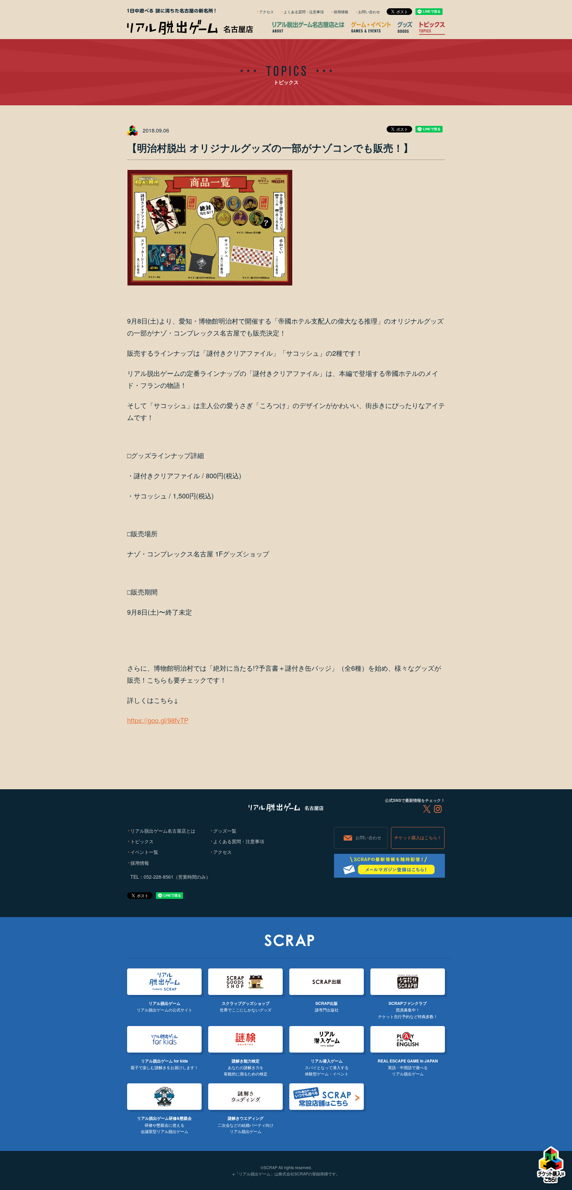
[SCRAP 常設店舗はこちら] (326, 1096)
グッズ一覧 (224, 830)
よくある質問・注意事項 (304, 11)
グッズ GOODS (405, 27)
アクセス (266, 11)
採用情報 (341, 11)
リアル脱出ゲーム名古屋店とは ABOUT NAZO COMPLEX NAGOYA (308, 27)
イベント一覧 (144, 852)
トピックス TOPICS (432, 27)
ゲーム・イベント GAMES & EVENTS (371, 27)
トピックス (142, 841)
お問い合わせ (369, 11)
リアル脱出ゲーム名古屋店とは (162, 830)
